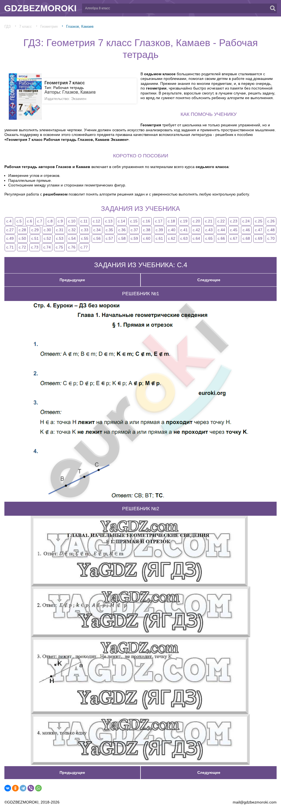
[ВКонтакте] (7, 788)
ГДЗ (7, 26)
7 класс (25, 26)
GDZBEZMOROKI (40, 8)
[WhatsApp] (38, 788)
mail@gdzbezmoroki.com (255, 802)
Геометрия (49, 26)
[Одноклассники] (15, 788)
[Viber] (30, 788)
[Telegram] (23, 788)
